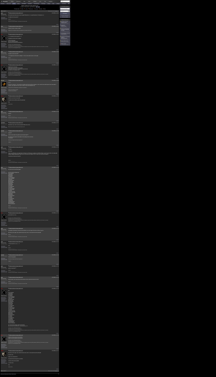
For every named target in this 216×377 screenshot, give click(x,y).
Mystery (18, 3)
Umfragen (58, 3)
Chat (40, 1)
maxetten (2, 130)
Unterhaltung (64, 3)
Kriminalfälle (24, 3)
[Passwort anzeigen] (69, 11)
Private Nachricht (3, 44)
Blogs (24, 1)
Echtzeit (12, 1)
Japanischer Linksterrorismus (64, 26)
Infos (45, 8)
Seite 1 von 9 (3, 370)
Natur (53, 3)
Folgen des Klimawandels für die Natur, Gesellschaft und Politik (65, 30)
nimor (2, 26)
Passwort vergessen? (65, 15)
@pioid (9, 82)
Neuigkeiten (50, 1)
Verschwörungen (36, 3)
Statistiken (34, 1)
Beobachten (31, 8)
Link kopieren (3, 17)
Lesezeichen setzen (4, 18)
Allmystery (5, 1)
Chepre (2, 350)
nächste (56, 370)
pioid (2, 13)
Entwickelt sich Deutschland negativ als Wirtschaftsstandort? (65, 38)
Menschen (2, 3)
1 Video (26, 8)
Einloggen (65, 13)
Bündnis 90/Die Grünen (65, 41)
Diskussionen (18, 1)
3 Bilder (22, 8)
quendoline (3, 122)
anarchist (2, 80)
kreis (2, 34)
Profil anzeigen (3, 43)
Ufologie (48, 3)
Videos (29, 1)
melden (57, 24)
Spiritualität (30, 3)
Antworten (36, 8)
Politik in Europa (64, 44)
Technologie (43, 3)
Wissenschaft (9, 3)
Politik (14, 3)
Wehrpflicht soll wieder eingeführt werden (64, 22)
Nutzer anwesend (65, 6)
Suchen (41, 8)
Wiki (45, 1)
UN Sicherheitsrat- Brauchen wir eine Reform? (65, 34)
